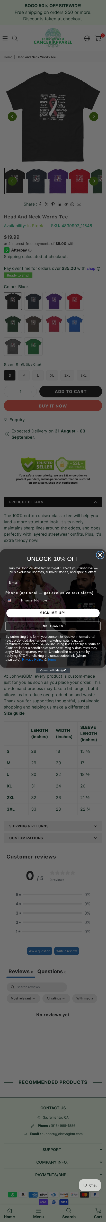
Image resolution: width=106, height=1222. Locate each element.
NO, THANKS (53, 626)
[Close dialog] (100, 555)
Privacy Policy (32, 659)
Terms (52, 659)
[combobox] (12, 600)
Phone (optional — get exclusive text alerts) (49, 593)
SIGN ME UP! (53, 613)
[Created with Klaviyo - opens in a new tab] (53, 670)
